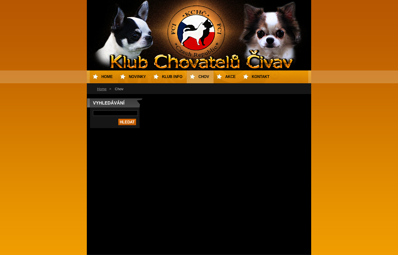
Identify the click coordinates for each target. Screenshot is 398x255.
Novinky (137, 77)
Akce (230, 77)
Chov (203, 77)
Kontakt (261, 77)
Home (102, 89)
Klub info (172, 77)
